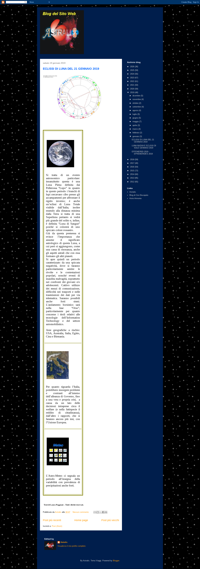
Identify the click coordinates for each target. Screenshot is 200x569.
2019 (132, 92)
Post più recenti (52, 520)
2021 (132, 85)
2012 (132, 182)
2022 (132, 81)
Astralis (132, 192)
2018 (132, 159)
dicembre (137, 96)
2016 (132, 167)
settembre (137, 107)
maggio (136, 121)
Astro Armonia (135, 198)
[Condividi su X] (100, 512)
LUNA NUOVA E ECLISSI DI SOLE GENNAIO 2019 (144, 147)
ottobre (136, 103)
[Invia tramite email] (94, 512)
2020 (132, 89)
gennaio (136, 136)
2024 (132, 74)
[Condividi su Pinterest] (106, 512)
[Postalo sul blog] (97, 512)
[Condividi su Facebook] (103, 512)
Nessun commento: (81, 512)
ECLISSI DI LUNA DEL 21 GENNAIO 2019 (71, 68)
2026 (132, 66)
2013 (132, 178)
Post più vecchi (110, 520)
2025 (132, 70)
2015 (132, 171)
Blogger (116, 561)
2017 (132, 163)
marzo (135, 129)
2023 (132, 78)
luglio (135, 114)
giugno (136, 118)
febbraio (136, 133)
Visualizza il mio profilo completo (72, 546)
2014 (132, 174)
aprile (135, 125)
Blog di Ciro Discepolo (138, 195)
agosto (136, 110)
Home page (81, 520)
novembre (137, 99)
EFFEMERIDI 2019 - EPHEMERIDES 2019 (142, 153)
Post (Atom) (57, 526)
